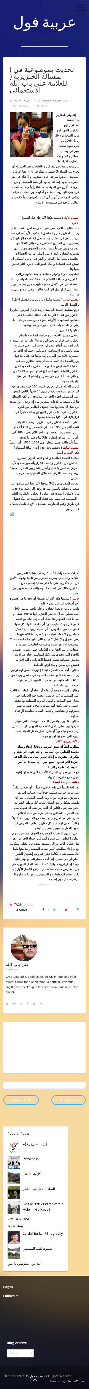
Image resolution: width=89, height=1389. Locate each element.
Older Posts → (69, 1100)
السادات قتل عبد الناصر (39, 1189)
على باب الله (24, 100)
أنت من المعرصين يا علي (24, 1263)
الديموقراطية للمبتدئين (38, 1248)
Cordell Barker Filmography (43, 1233)
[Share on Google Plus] (78, 909)
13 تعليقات (23, 105)
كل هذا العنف (32, 1174)
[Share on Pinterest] (66, 909)
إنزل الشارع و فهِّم (35, 1144)
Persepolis (31, 1159)
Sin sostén (15, 1226)
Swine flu (72, 120)
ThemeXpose (75, 1381)
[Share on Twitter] (54, 909)
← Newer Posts (21, 1100)
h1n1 (44, 105)
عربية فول (44, 21)
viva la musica (18, 1219)
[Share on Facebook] (43, 909)
